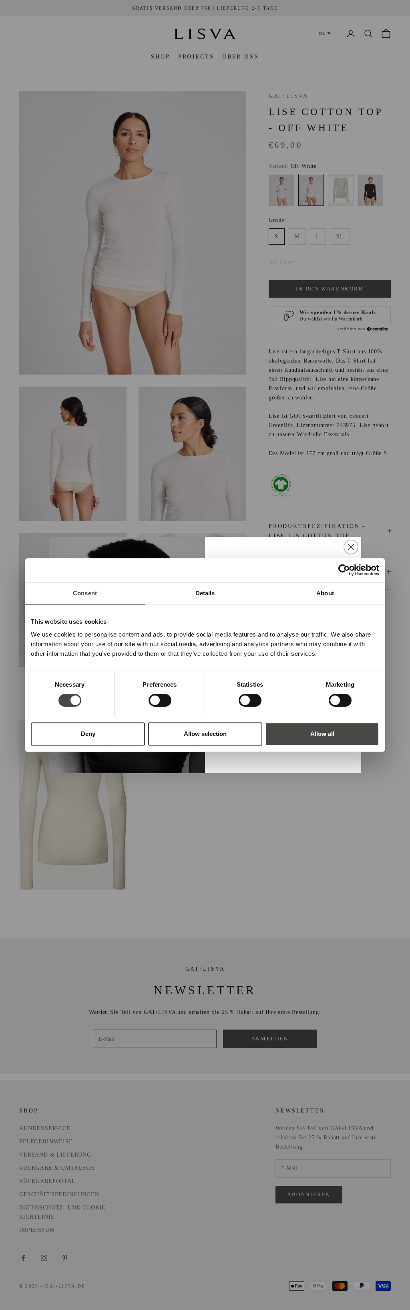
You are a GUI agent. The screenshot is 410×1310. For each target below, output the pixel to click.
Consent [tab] (85, 593)
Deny (88, 733)
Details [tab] (205, 593)
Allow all (322, 733)
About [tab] (325, 593)
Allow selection (205, 733)
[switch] (160, 700)
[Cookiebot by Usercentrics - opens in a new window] (344, 570)
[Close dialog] (351, 547)
